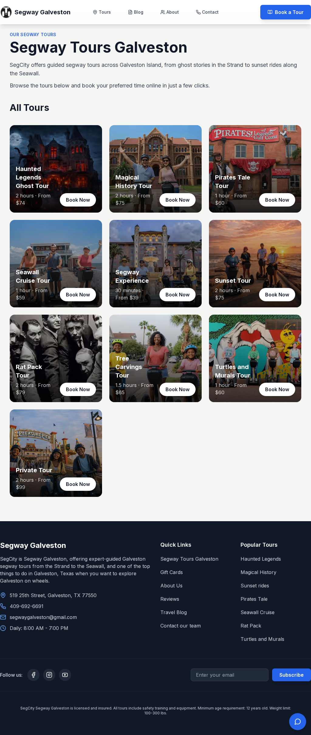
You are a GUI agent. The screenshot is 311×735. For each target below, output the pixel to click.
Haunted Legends (261, 559)
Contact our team (180, 626)
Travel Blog (173, 612)
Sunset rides (255, 586)
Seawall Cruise (258, 612)
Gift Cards (171, 572)
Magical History (258, 572)
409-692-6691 (26, 606)
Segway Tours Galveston (189, 559)
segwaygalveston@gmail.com (43, 617)
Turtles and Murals (262, 639)
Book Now (78, 200)
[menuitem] (101, 12)
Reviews (169, 599)
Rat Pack (251, 626)
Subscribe (291, 675)
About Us (171, 586)
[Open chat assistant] (297, 721)
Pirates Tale (254, 599)
